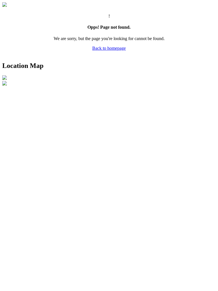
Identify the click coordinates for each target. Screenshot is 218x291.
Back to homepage (109, 48)
